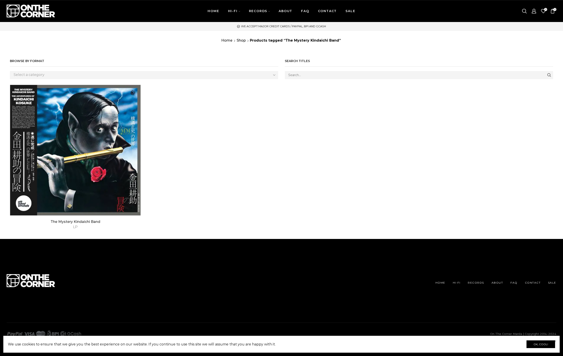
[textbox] (141, 75)
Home (226, 40)
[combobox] (144, 75)
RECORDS (476, 282)
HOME (213, 11)
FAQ (305, 11)
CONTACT (327, 11)
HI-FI (457, 282)
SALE (350, 11)
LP (75, 227)
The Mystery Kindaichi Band (75, 222)
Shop (241, 40)
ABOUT (285, 11)
